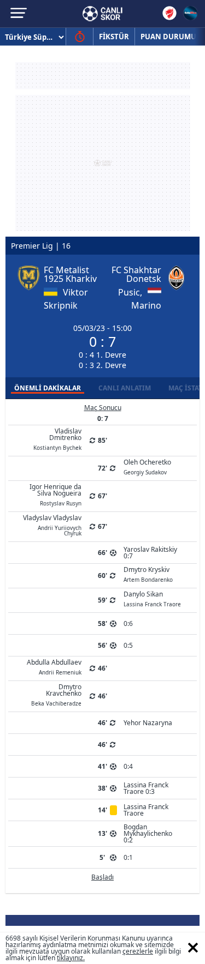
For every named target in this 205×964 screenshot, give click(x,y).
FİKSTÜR (114, 36)
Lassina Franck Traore (146, 810)
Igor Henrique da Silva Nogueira (55, 494)
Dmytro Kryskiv (148, 573)
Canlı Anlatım (124, 388)
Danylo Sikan (152, 598)
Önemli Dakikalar (47, 388)
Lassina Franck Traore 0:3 (146, 788)
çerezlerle (137, 951)
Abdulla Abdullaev (54, 666)
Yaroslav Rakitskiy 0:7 (150, 553)
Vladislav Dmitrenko (57, 438)
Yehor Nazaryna (148, 722)
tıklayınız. (71, 957)
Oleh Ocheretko (147, 466)
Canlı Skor (102, 13)
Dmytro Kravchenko (56, 694)
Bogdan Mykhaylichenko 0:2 (148, 833)
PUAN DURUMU (168, 36)
